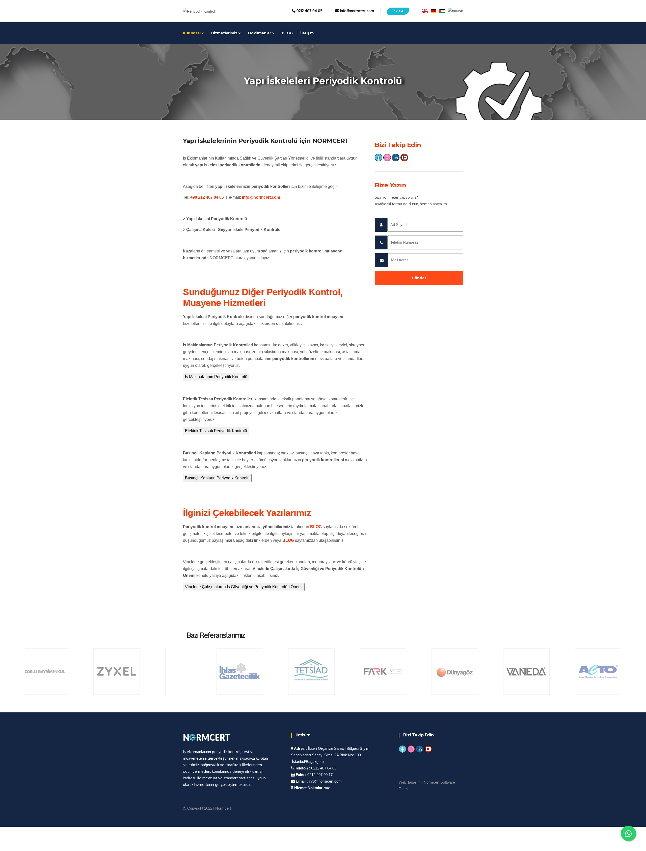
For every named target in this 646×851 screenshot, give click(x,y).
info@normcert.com (357, 10)
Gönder (419, 278)
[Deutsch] (433, 11)
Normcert (223, 808)
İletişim (307, 33)
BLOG (287, 33)
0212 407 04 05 (309, 10)
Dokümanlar (260, 33)
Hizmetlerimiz (224, 33)
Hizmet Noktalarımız (311, 788)
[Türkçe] (455, 11)
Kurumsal (192, 33)
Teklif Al (398, 11)
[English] (425, 11)
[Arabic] (442, 11)
